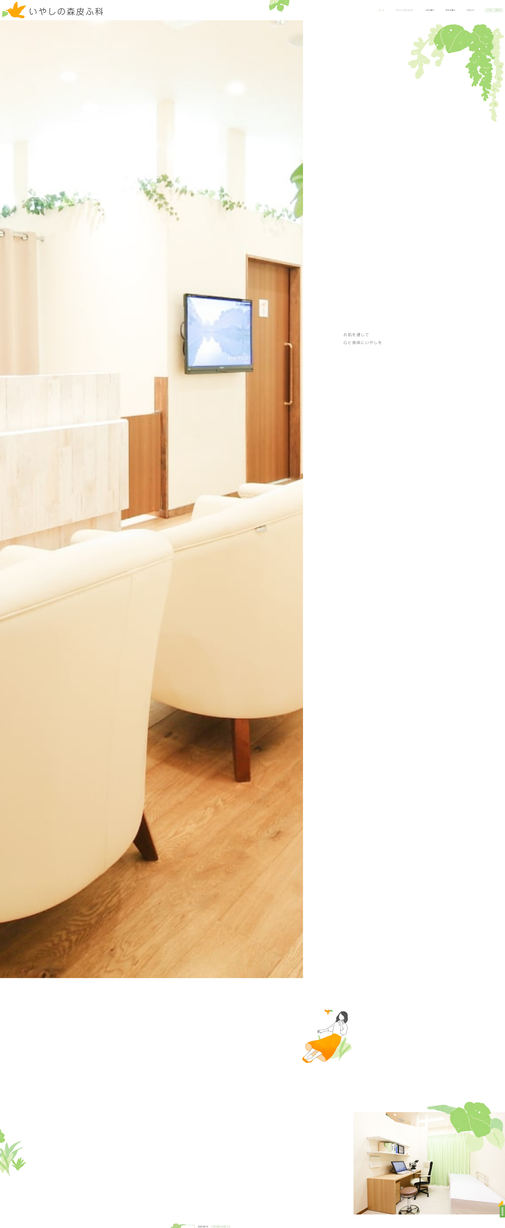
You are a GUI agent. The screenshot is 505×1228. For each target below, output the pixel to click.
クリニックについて (404, 10)
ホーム (381, 10)
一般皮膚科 (429, 10)
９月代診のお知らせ (221, 1226)
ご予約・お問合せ (494, 10)
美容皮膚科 (450, 10)
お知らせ (470, 10)
